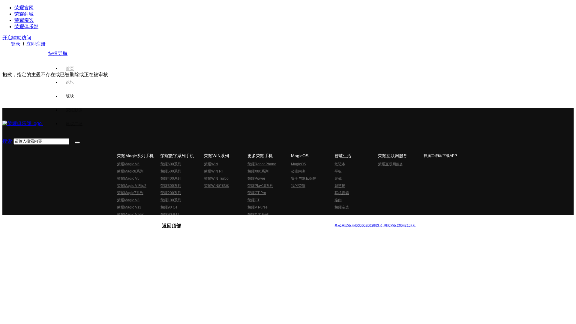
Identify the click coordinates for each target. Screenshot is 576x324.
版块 (70, 96)
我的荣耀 (298, 186)
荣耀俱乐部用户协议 (178, 220)
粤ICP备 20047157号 (399, 225)
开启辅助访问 (16, 37)
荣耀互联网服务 (390, 164)
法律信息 (268, 220)
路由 (338, 200)
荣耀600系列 (170, 164)
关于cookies (251, 220)
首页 (70, 68)
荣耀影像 (74, 109)
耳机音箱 (341, 193)
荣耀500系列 (170, 171)
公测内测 (298, 171)
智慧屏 (339, 186)
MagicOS (298, 164)
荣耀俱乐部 (26, 26)
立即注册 (36, 43)
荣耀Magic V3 (128, 200)
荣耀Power (256, 178)
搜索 (7, 141)
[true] (77, 142)
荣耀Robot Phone (262, 164)
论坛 (70, 82)
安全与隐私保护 (303, 178)
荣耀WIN (211, 164)
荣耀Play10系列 (260, 186)
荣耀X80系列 (258, 171)
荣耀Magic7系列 (130, 193)
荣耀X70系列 (258, 214)
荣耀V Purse (258, 207)
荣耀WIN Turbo (216, 178)
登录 (15, 43)
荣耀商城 (24, 13)
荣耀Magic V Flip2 (131, 186)
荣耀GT (254, 200)
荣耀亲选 (24, 20)
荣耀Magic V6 (128, 164)
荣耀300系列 (170, 186)
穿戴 (338, 178)
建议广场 (74, 123)
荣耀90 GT (169, 207)
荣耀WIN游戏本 (216, 186)
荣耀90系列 (169, 214)
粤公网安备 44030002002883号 (358, 225)
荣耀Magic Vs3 (129, 207)
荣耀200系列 (170, 193)
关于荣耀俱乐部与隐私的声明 (217, 220)
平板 (338, 171)
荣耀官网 (24, 7)
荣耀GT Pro (257, 193)
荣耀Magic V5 (128, 178)
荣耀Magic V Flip (130, 214)
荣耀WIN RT (214, 171)
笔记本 (339, 164)
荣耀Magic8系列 (130, 171)
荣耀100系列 (170, 200)
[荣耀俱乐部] (22, 123)
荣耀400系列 (170, 178)
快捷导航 (58, 53)
